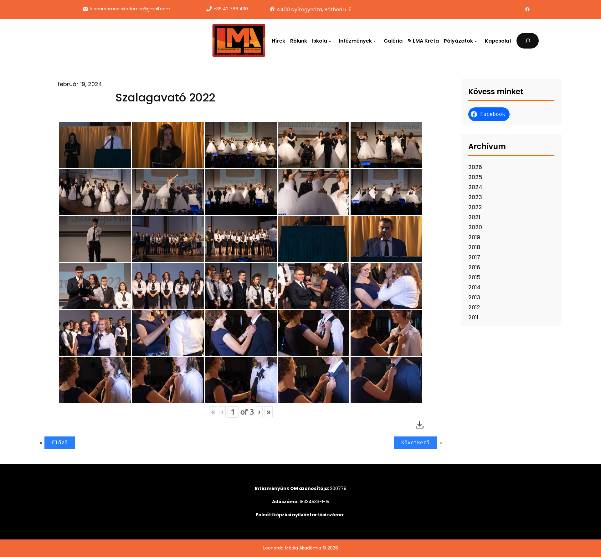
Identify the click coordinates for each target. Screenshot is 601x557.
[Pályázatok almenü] (477, 40)
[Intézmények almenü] (376, 40)
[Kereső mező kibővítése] (527, 40)
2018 (474, 247)
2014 (474, 287)
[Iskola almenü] (331, 40)
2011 (473, 317)
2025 (475, 177)
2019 (474, 237)
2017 (474, 257)
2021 (474, 217)
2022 (475, 207)
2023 (475, 197)
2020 (475, 227)
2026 (475, 167)
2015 (474, 277)
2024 (475, 187)
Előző (60, 443)
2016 (474, 267)
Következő (415, 443)
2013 (474, 297)
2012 (474, 307)
